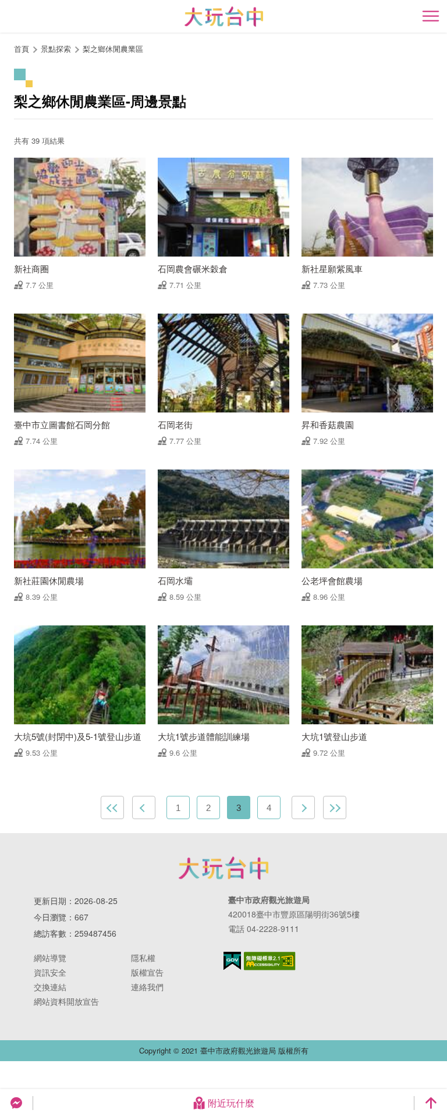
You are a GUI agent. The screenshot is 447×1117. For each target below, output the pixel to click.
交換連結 (50, 987)
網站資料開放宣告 (66, 1001)
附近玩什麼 (231, 1102)
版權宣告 (147, 972)
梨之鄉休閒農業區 (113, 48)
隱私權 (143, 957)
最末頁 (334, 807)
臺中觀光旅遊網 (224, 16)
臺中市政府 (223, 868)
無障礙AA (270, 961)
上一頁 (143, 807)
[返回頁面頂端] (430, 1103)
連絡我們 (147, 987)
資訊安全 (50, 972)
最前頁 (112, 807)
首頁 (21, 48)
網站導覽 (50, 957)
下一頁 (303, 807)
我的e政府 (232, 961)
